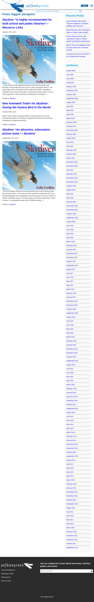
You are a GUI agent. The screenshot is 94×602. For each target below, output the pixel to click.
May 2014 (69, 424)
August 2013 (70, 460)
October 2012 (71, 500)
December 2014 (72, 396)
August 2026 (70, 71)
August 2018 (70, 222)
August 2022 (70, 138)
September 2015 (72, 361)
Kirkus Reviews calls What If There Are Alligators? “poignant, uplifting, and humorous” (77, 23)
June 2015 (70, 373)
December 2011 (71, 536)
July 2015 (69, 369)
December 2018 (72, 206)
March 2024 (70, 118)
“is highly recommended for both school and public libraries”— (27, 23)
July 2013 (69, 464)
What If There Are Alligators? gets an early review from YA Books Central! (78, 47)
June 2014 (70, 420)
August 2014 (70, 412)
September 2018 (72, 218)
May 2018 (69, 233)
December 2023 (72, 130)
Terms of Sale (6, 581)
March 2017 (70, 289)
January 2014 (71, 440)
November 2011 (71, 540)
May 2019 (69, 194)
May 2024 (69, 110)
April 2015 (70, 381)
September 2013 (72, 456)
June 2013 (70, 468)
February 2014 (71, 436)
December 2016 (72, 301)
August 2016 (70, 317)
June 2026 (70, 78)
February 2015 (71, 389)
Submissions (6, 577)
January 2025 (71, 86)
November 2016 (72, 305)
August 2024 (70, 102)
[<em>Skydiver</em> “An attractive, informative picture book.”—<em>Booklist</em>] (29, 165)
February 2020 (71, 174)
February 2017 (71, 293)
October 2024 (71, 94)
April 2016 (70, 333)
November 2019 (72, 182)
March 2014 (70, 432)
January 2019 (71, 202)
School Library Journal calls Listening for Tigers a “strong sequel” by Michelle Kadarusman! (78, 38)
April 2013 (70, 476)
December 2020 (72, 162)
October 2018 (71, 214)
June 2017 (70, 277)
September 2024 (72, 98)
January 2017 (71, 297)
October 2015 (71, 357)
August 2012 (70, 508)
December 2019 (72, 178)
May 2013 (69, 472)
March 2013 (70, 480)
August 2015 (70, 365)
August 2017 (70, 269)
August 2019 (70, 190)
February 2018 (71, 245)
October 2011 (71, 544)
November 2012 (72, 496)
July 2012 (69, 512)
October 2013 (71, 452)
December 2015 (72, 349)
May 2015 (69, 377)
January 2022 (71, 154)
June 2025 (70, 82)
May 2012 (69, 520)
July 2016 (69, 321)
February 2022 (71, 150)
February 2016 (71, 341)
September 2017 (72, 265)
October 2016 (71, 309)
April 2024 (70, 114)
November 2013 (72, 448)
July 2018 (69, 226)
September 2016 (72, 313)
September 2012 (72, 504)
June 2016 (70, 325)
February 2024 (71, 122)
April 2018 (70, 237)
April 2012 (70, 524)
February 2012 (71, 532)
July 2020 (69, 170)
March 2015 (70, 385)
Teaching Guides (7, 573)
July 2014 (69, 416)
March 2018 (70, 241)
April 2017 (70, 285)
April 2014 (70, 428)
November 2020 (72, 166)
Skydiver (12, 98)
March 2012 (70, 528)
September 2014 (72, 408)
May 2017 (69, 281)
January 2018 (71, 249)
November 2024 (72, 90)
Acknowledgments (8, 570)
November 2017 (72, 257)
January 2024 (71, 126)
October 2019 (71, 186)
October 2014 (71, 404)
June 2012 (70, 516)
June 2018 (70, 230)
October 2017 (71, 261)
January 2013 (71, 488)
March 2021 (70, 158)
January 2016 (71, 345)
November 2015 (72, 353)
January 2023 (71, 134)
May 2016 (69, 329)
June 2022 (70, 142)
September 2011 (72, 547)
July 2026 (69, 75)
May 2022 (69, 146)
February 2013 (71, 484)
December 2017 (72, 253)
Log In (84, 6)
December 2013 (72, 444)
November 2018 (72, 210)
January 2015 (71, 392)
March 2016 (70, 337)
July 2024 (69, 106)
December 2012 (72, 492)
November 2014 (72, 400)
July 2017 (69, 273)
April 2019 (70, 198)
